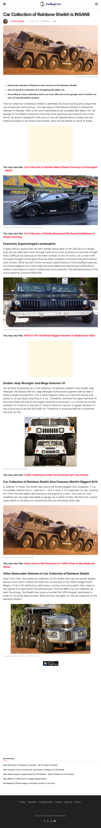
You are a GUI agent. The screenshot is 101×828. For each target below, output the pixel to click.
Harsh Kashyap (17, 21)
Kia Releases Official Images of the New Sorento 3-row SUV (29, 783)
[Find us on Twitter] (48, 821)
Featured (45, 21)
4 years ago (34, 21)
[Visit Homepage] (50, 4)
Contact (58, 802)
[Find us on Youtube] (55, 821)
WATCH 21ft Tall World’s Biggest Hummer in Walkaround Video (59, 335)
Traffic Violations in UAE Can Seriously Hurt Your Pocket (56, 475)
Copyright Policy (45, 802)
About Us (68, 802)
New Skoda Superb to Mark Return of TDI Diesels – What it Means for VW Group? (38, 774)
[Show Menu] (4, 4)
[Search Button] (96, 4)
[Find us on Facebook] (44, 821)
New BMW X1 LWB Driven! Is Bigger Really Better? (25, 779)
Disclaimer (32, 802)
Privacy (22, 802)
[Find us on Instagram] (51, 821)
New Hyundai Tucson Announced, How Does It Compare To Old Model (33, 770)
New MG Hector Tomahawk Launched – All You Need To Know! (30, 765)
